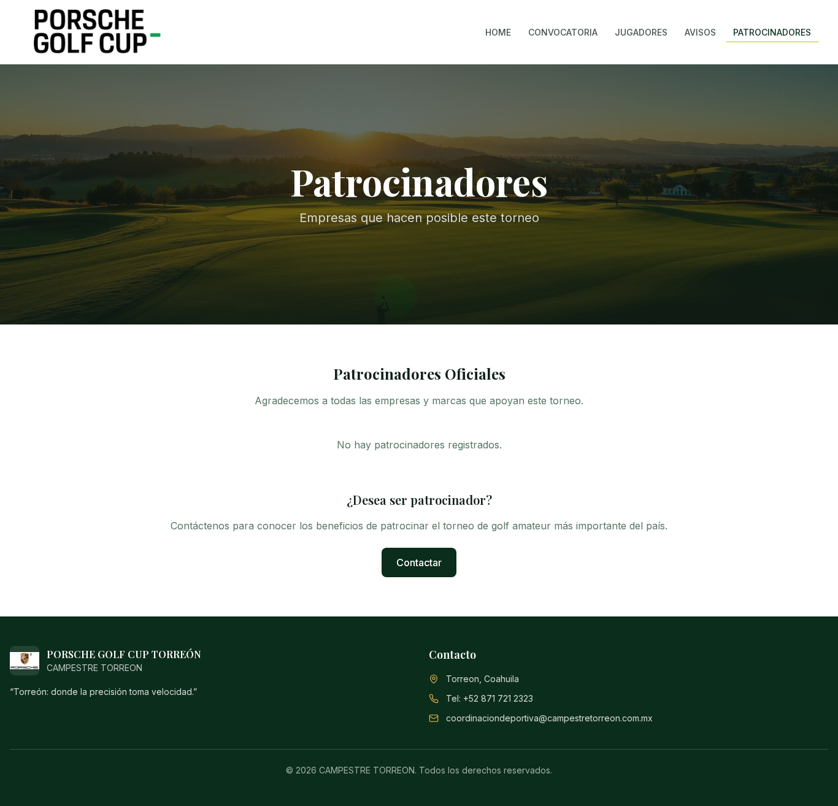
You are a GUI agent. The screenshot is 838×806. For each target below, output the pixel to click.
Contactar (419, 562)
